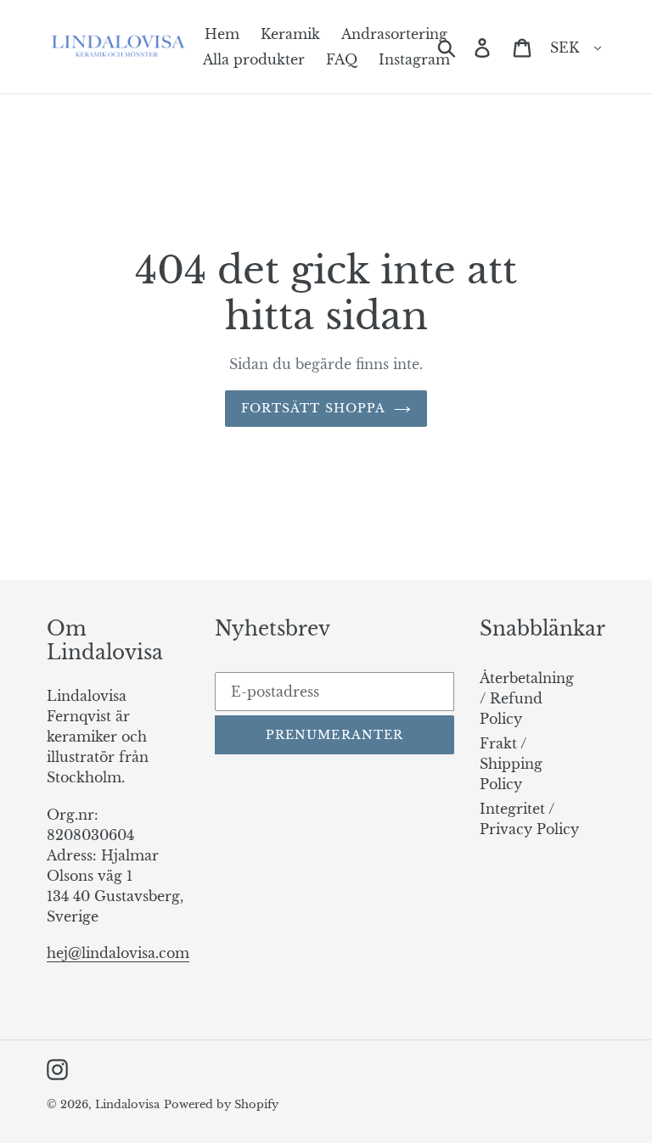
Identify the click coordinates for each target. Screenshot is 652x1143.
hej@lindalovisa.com (118, 952)
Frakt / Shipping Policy (511, 764)
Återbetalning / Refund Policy (527, 698)
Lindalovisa (127, 1104)
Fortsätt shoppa (313, 408)
